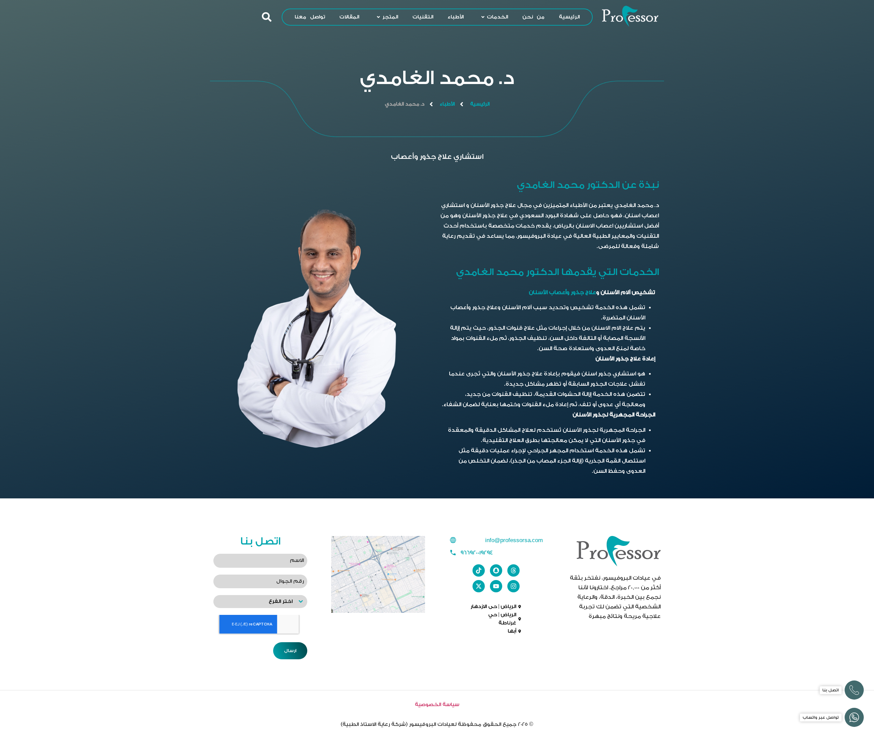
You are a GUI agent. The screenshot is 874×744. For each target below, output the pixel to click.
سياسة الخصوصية (437, 704)
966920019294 (477, 553)
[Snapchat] (496, 570)
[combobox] (260, 601)
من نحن (533, 17)
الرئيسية (569, 17)
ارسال (290, 650)
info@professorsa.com (514, 540)
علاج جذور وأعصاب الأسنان (562, 292)
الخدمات (497, 17)
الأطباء (456, 17)
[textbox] (253, 601)
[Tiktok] (479, 570)
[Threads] (513, 570)
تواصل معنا (310, 17)
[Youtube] (496, 586)
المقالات (349, 17)
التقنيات (422, 17)
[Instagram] (513, 586)
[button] (493, 17)
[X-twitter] (479, 586)
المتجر (390, 17)
